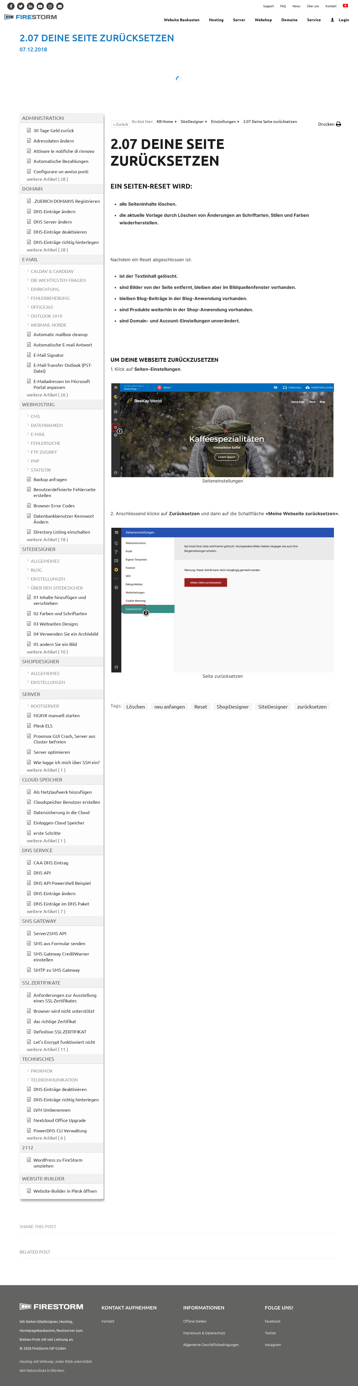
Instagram (273, 1344)
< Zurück (120, 124)
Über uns (313, 6)
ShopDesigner (233, 706)
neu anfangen (169, 706)
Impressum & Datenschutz (204, 1332)
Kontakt (331, 6)
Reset (200, 706)
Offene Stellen (194, 1321)
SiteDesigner (273, 706)
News (296, 6)
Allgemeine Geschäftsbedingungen (211, 1344)
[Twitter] (20, 6)
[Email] (59, 6)
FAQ (283, 6)
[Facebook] (11, 6)
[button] (329, 124)
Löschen (135, 706)
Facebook (273, 1321)
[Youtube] (40, 6)
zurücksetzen (312, 706)
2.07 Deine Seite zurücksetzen (97, 38)
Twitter (270, 1332)
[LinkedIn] (30, 6)
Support (268, 6)
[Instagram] (50, 6)
